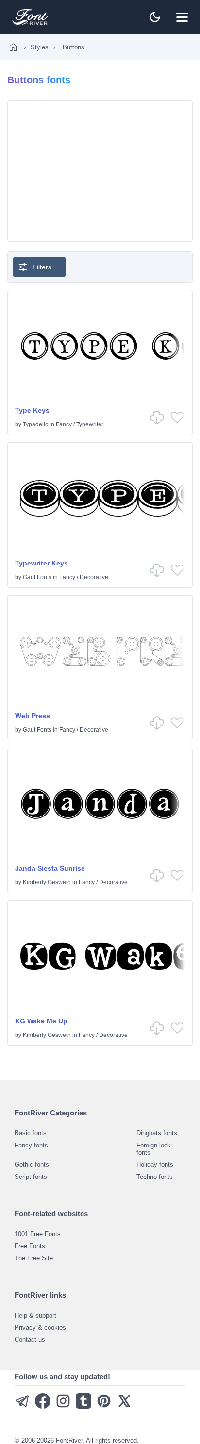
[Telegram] (22, 1406)
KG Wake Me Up (41, 1021)
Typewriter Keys (41, 563)
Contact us (30, 1339)
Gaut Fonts (37, 577)
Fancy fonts (31, 1145)
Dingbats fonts (156, 1133)
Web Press (32, 716)
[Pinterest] (104, 1406)
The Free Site (34, 1258)
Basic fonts (31, 1133)
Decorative (94, 577)
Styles (40, 47)
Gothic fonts (32, 1164)
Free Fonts (30, 1246)
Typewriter (89, 424)
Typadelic (35, 424)
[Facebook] (42, 1406)
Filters (42, 267)
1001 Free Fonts (38, 1234)
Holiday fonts (154, 1164)
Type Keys (32, 410)
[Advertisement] (100, 171)
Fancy (64, 424)
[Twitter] (124, 1406)
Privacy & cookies (40, 1327)
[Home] (13, 47)
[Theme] (155, 17)
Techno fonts (154, 1176)
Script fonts (31, 1176)
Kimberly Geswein (47, 882)
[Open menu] (182, 17)
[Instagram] (63, 1406)
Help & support (35, 1315)
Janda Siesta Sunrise (50, 868)
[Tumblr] (83, 1406)
